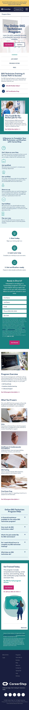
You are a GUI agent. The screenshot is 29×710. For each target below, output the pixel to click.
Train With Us (19, 657)
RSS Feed (23, 695)
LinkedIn (19, 694)
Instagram (14, 694)
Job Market (14, 59)
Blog (17, 662)
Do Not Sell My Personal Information (15, 703)
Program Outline (14, 63)
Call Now (19, 44)
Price (14, 67)
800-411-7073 (10, 336)
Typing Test (18, 670)
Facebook (5, 694)
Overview (14, 54)
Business (18, 660)
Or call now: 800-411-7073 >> (12, 591)
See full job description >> (12, 129)
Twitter (10, 694)
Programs (18, 654)
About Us (18, 665)
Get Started (8, 44)
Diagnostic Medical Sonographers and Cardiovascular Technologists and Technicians (14, 635)
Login (3, 657)
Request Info (18, 9)
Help (17, 673)
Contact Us (18, 668)
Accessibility (17, 701)
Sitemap (18, 676)
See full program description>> (10, 499)
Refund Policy (24, 701)
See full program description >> (10, 392)
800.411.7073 (5, 654)
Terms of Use (11, 701)
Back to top (24, 627)
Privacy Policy (11, 329)
